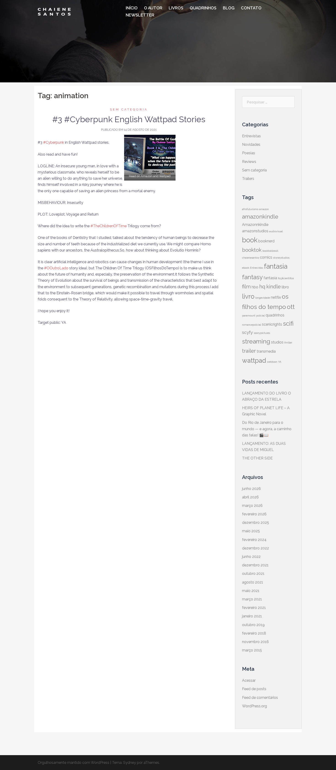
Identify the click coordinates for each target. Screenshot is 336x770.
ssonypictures (262, 333)
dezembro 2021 (255, 565)
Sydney (129, 762)
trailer (249, 351)
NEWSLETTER (140, 15)
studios (277, 342)
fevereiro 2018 (254, 633)
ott (291, 306)
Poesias (248, 153)
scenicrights (272, 324)
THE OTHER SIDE (257, 458)
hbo (255, 287)
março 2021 (252, 599)
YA (279, 361)
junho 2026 (251, 488)
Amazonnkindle (255, 224)
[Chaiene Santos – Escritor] (54, 11)
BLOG (229, 7)
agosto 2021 (252, 582)
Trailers (248, 178)
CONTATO (251, 7)
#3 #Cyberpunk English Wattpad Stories (128, 119)
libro (285, 287)
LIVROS (176, 7)
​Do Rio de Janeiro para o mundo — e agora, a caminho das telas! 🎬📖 (266, 428)
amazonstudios (255, 231)
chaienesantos (250, 257)
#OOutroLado (56, 268)
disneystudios (281, 257)
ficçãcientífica (286, 278)
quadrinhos (275, 315)
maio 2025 (251, 531)
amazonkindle (260, 216)
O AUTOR (153, 7)
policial (260, 315)
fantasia (275, 266)
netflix (276, 297)
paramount (248, 315)
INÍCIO (132, 7)
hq (262, 286)
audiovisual (276, 231)
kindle (273, 286)
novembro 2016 (255, 642)
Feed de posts (254, 689)
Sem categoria (129, 109)
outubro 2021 (253, 573)
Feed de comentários (260, 697)
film (246, 286)
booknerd (266, 241)
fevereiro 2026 (254, 514)
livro (248, 296)
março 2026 (252, 505)
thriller (288, 342)
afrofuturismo (250, 209)
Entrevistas (251, 136)
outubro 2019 (253, 625)
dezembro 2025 (255, 522)
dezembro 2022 (255, 548)
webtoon (272, 361)
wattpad (254, 360)
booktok (251, 250)
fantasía (270, 278)
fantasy (252, 277)
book (249, 240)
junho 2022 (251, 556)
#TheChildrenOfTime (109, 226)
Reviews (249, 161)
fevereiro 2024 (254, 540)
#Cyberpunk (53, 142)
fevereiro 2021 (254, 607)
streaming (256, 341)
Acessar (249, 680)
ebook (245, 267)
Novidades (251, 144)
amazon (264, 209)
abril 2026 (250, 497)
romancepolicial (251, 324)
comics (266, 257)
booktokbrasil (270, 250)
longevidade (262, 297)
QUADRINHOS (203, 7)
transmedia (266, 351)
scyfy (247, 332)
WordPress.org (254, 706)
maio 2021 (250, 591)
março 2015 (252, 650)
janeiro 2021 (252, 616)
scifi (288, 323)
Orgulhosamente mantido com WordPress (73, 762)
